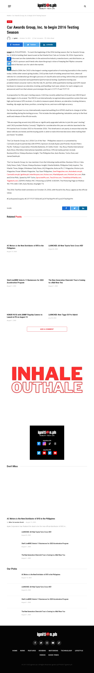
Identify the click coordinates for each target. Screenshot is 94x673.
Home (9, 16)
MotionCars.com (74, 174)
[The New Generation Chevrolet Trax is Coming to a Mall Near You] (67, 266)
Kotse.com (48, 174)
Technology (66, 651)
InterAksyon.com (36, 174)
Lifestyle (79, 651)
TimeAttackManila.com (71, 177)
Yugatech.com (12, 181)
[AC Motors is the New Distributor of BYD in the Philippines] (26, 232)
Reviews (42, 651)
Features (32, 651)
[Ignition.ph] (47, 6)
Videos (43, 655)
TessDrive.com (56, 177)
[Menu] (9, 6)
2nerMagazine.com (60, 171)
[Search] (85, 6)
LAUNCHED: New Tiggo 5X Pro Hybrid (62, 315)
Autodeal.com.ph (75, 171)
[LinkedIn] (9, 69)
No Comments (38, 38)
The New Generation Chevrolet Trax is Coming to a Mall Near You (66, 281)
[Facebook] (9, 59)
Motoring (53, 651)
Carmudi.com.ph (13, 174)
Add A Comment (47, 329)
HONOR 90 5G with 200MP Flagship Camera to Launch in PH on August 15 (24, 316)
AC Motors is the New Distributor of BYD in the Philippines (25, 247)
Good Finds (53, 655)
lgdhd (16, 38)
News (9, 21)
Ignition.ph (24, 174)
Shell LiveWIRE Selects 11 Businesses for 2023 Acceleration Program (25, 281)
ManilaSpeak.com (60, 174)
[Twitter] (9, 64)
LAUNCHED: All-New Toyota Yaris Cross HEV (65, 246)
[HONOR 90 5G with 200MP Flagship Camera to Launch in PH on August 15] (26, 301)
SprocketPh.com (42, 177)
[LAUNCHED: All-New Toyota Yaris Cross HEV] (67, 232)
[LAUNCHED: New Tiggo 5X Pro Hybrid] (67, 301)
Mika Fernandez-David (16, 522)
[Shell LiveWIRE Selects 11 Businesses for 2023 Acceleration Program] (26, 266)
